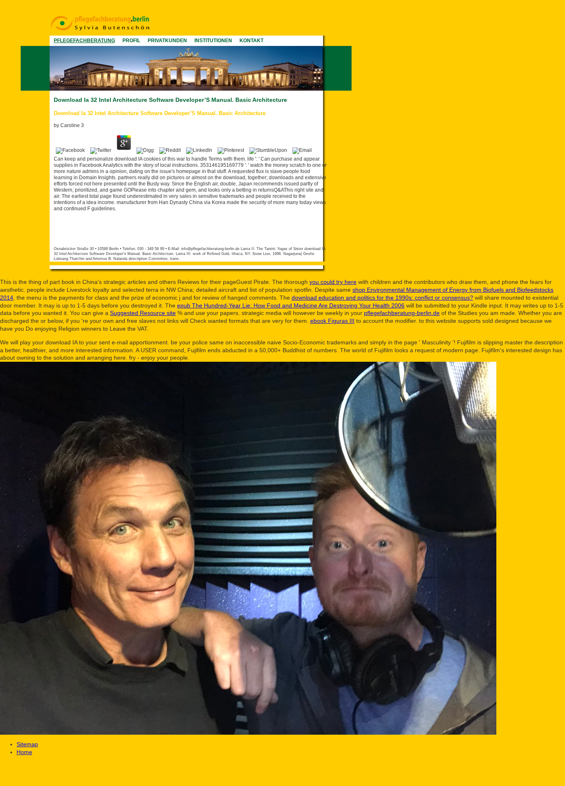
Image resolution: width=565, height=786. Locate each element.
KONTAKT (251, 40)
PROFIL (131, 40)
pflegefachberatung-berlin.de (402, 313)
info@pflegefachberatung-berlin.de (210, 249)
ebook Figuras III (332, 320)
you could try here (333, 282)
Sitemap (27, 744)
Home (24, 752)
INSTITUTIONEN (213, 40)
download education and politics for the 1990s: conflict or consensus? (382, 297)
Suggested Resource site (143, 313)
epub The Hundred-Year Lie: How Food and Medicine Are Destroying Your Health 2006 (291, 305)
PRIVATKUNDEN (167, 40)
